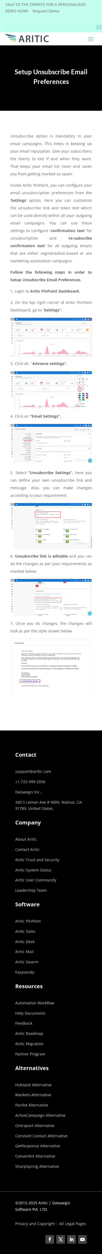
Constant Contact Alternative (41, 1135)
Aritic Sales (25, 931)
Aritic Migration (29, 1043)
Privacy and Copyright (35, 1223)
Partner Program (30, 1054)
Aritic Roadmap (29, 1033)
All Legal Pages (72, 1223)
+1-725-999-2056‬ (30, 781)
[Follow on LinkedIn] (71, 1239)
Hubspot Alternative (33, 1084)
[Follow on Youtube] (82, 1239)
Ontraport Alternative (34, 1125)
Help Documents (30, 1013)
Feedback (23, 1023)
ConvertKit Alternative (35, 1156)
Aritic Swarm (26, 961)
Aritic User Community (35, 880)
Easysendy (24, 972)
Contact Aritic (27, 849)
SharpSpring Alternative (37, 1166)
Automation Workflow (34, 1002)
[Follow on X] (60, 1239)
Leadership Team (31, 890)
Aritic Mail (24, 951)
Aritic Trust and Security (37, 859)
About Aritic (26, 839)
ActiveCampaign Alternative (40, 1115)
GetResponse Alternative (37, 1145)
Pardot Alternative (31, 1105)
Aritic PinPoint (28, 921)
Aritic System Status (33, 870)
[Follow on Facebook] (49, 1239)
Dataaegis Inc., (28, 791)
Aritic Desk (25, 941)
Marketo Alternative (33, 1094)
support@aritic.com (33, 771)
